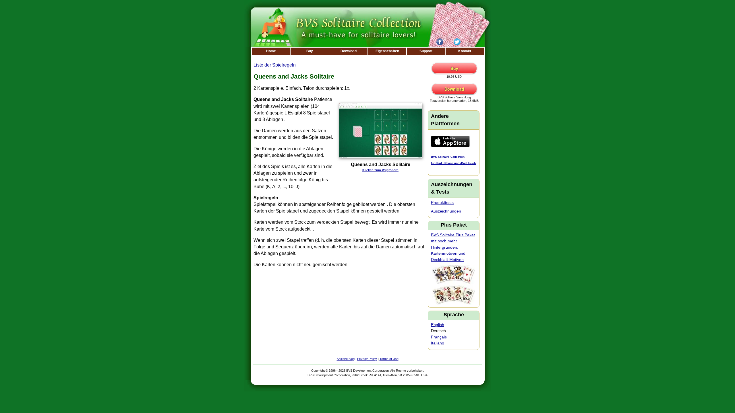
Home (271, 51)
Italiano (437, 343)
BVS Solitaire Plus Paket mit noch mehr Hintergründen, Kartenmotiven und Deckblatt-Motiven (453, 247)
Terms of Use (389, 359)
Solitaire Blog (346, 359)
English (437, 324)
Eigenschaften (387, 51)
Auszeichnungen (446, 211)
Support (425, 51)
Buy (309, 51)
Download (349, 51)
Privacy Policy (367, 359)
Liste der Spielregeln (275, 65)
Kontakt (464, 51)
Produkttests (442, 202)
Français (439, 337)
